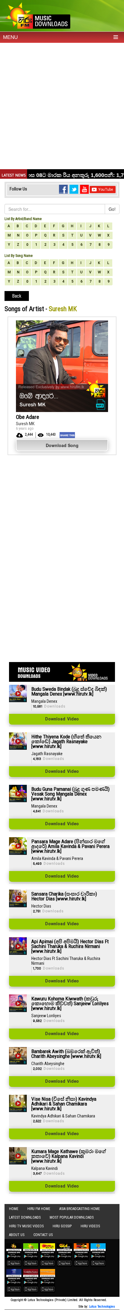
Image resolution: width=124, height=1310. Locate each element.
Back (16, 296)
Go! (112, 209)
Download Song (62, 445)
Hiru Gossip (62, 1226)
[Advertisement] (62, 107)
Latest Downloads (25, 1217)
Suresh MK (25, 423)
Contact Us (43, 1235)
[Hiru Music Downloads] (38, 15)
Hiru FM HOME (38, 1209)
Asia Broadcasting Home (79, 1209)
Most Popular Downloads (72, 1217)
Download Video (62, 719)
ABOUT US (16, 1235)
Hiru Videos (90, 1226)
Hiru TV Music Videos (26, 1226)
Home (13, 1209)
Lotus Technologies (102, 1307)
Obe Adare (27, 417)
